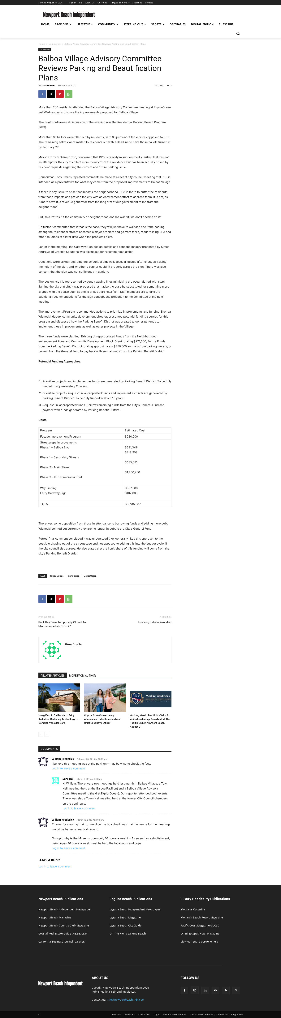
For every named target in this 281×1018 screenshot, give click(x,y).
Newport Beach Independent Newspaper (64, 909)
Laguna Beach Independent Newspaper (135, 909)
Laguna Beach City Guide (125, 925)
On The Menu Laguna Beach (128, 933)
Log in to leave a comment (68, 768)
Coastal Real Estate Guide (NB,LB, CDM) (63, 933)
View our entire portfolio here (199, 941)
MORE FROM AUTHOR (82, 675)
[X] (51, 94)
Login (156, 1014)
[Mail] (215, 990)
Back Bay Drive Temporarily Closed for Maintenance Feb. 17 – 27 (62, 624)
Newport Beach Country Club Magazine (63, 925)
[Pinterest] (60, 94)
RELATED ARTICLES (53, 675)
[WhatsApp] (68, 94)
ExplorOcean (90, 575)
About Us (116, 1014)
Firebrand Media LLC (122, 991)
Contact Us (144, 1014)
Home (41, 43)
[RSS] (226, 990)
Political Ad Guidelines (175, 1014)
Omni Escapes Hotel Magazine (200, 933)
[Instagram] (195, 990)
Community (55, 43)
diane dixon (74, 575)
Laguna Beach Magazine (125, 917)
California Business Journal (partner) (61, 941)
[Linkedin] (205, 990)
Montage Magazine (193, 909)
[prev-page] (40, 734)
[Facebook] (42, 94)
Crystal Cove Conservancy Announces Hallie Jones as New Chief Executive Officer (102, 719)
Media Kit (130, 1014)
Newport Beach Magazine (54, 917)
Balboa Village (56, 575)
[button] (238, 33)
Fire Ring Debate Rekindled (154, 622)
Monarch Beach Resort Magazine (202, 917)
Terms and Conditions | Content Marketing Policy (216, 1014)
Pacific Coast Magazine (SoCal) (200, 925)
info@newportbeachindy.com (126, 999)
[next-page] (47, 734)
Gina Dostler (48, 85)
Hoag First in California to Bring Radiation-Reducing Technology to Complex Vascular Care (58, 719)
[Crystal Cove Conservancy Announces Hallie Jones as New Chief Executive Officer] (105, 697)
